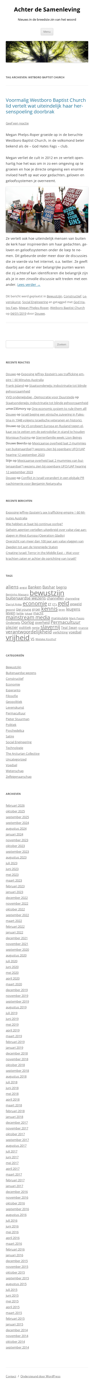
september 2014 (17, 1347)
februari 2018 (15, 1111)
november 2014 (17, 1336)
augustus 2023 (16, 857)
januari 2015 (14, 1324)
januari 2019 (14, 1047)
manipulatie (59, 618)
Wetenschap (15, 771)
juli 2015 (11, 1289)
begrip (61, 587)
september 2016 (17, 1209)
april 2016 (13, 1238)
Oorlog (27, 622)
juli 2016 (11, 1220)
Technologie (14, 748)
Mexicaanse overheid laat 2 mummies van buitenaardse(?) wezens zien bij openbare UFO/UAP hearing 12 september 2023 (46, 449)
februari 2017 (15, 1180)
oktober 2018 (15, 1065)
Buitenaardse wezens (21, 673)
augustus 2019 (16, 1007)
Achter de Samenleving (47, 9)
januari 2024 (14, 834)
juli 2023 (11, 863)
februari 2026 (15, 805)
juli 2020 (11, 961)
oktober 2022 (15, 909)
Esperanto (13, 690)
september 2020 (17, 949)
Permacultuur (66, 622)
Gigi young (23, 609)
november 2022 (17, 903)
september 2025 (17, 817)
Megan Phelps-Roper (34, 308)
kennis (49, 608)
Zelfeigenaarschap (19, 776)
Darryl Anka (14, 604)
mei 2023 (12, 874)
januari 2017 (14, 1186)
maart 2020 (14, 984)
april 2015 (13, 1307)
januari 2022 (14, 932)
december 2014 (17, 1330)
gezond (10, 609)
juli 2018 (11, 1082)
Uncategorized (16, 759)
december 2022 (17, 897)
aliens (12, 586)
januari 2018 (14, 1117)
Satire (10, 736)
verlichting (60, 632)
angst (23, 587)
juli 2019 (11, 1013)
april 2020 (13, 978)
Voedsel (11, 765)
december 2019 (17, 990)
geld (63, 603)
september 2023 (17, 851)
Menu (47, 31)
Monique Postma (18, 437)
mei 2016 (12, 1232)
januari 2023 (14, 892)
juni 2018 (12, 1088)
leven (10, 613)
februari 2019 (15, 1042)
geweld (76, 604)
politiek (25, 627)
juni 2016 (12, 1226)
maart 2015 (14, 1313)
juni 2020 (12, 967)
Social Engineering (35, 302)
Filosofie (12, 696)
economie (35, 603)
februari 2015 (15, 1318)
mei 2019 (12, 1024)
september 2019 (17, 1001)
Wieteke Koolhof (45, 639)
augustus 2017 (16, 1145)
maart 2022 (14, 921)
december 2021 (17, 938)
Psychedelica (15, 730)
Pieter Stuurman (17, 719)
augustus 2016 (16, 1215)
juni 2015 (12, 1295)
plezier (12, 627)
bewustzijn (47, 592)
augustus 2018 (16, 1076)
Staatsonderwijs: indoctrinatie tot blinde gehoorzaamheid (47, 403)
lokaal (28, 613)
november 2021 (17, 944)
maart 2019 (14, 1036)
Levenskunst (15, 707)
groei (36, 609)
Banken (34, 587)
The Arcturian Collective (23, 753)
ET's (54, 604)
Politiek (11, 725)
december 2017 (17, 1122)
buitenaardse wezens (26, 598)
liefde (20, 613)
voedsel (75, 632)
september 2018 (17, 1070)
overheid (42, 622)
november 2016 (17, 1197)
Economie (13, 684)
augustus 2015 (16, 1284)
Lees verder (28, 284)
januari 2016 (14, 1255)
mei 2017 (12, 1163)
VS (32, 639)
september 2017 (17, 1140)
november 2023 (17, 840)
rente (36, 627)
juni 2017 (12, 1157)
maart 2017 (14, 1174)
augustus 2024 (16, 828)
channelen (55, 598)
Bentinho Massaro (17, 594)
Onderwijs (13, 622)
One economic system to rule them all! (59, 408)
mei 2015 (12, 1301)
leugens (73, 609)
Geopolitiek (14, 701)
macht (38, 613)
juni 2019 (12, 1019)
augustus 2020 (16, 955)
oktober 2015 (15, 1272)
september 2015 (17, 1278)
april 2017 (13, 1168)
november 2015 (17, 1266)
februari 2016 (15, 1249)
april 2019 (13, 1030)
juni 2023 (12, 869)
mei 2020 (12, 972)
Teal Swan (69, 627)
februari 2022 (15, 926)
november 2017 (17, 1128)
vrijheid (18, 637)
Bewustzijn (54, 296)
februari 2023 (15, 886)
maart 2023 (14, 880)
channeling (72, 598)
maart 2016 (14, 1243)
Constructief (72, 296)
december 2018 (17, 1053)
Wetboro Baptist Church (67, 308)
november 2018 (17, 1059)
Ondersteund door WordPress (40, 1376)
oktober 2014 (15, 1341)
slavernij (50, 627)
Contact (11, 1376)
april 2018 (13, 1099)
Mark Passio (76, 618)
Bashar (48, 587)
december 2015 (17, 1261)
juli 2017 (11, 1151)
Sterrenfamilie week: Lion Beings (59, 437)
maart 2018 (14, 1105)
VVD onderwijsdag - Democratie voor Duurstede (40, 397)
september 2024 (17, 823)
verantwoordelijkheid (29, 632)
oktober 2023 (15, 846)
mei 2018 (12, 1093)
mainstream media (28, 617)
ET (49, 604)
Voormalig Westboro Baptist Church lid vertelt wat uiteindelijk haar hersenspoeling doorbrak (46, 106)
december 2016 (17, 1191)
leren (62, 609)
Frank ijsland (15, 385)
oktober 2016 (15, 1203)
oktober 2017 (15, 1134)
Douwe (40, 313)
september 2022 (17, 915)
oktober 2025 (15, 811)
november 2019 (17, 995)
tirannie (83, 628)
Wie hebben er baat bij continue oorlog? (34, 524)
